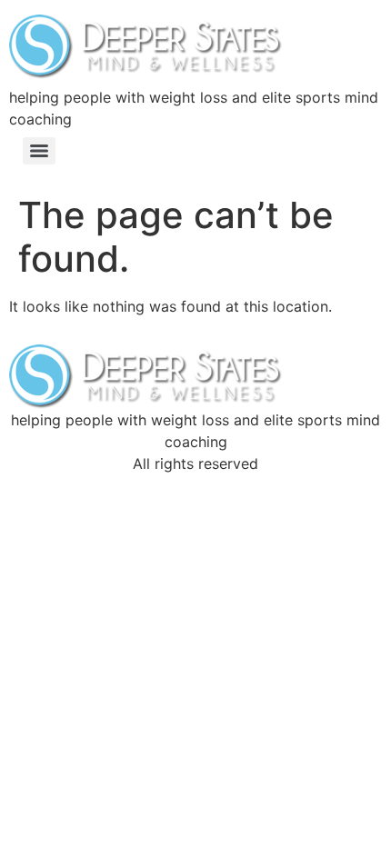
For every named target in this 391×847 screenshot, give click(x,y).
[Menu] (39, 150)
